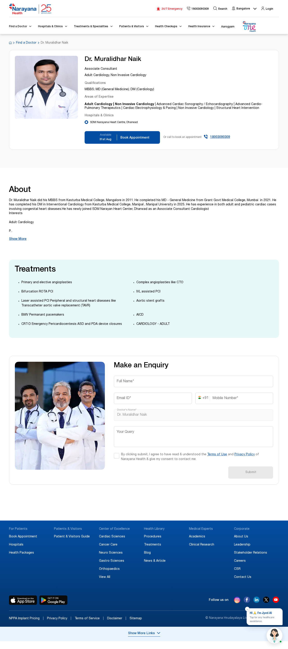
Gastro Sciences (111, 561)
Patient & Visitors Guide (72, 536)
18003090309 (220, 137)
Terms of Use (217, 454)
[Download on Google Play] (53, 600)
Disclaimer (116, 618)
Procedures (152, 536)
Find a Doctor (26, 43)
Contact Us (242, 577)
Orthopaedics (109, 569)
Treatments (152, 544)
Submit (250, 472)
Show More (18, 239)
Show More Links (141, 633)
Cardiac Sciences (112, 536)
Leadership (242, 544)
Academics (197, 536)
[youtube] (276, 601)
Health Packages (21, 553)
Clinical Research (201, 544)
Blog (147, 553)
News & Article (155, 561)
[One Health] (249, 26)
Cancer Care (108, 544)
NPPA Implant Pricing (26, 618)
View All (104, 577)
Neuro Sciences (111, 553)
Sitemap (136, 618)
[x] (266, 601)
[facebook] (247, 601)
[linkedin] (256, 601)
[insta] (237, 601)
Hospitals (16, 544)
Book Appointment (23, 536)
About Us (241, 536)
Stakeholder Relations (250, 553)
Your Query (125, 432)
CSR (237, 569)
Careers (240, 561)
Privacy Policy (244, 454)
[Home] (30, 9)
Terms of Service (89, 618)
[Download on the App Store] (23, 600)
